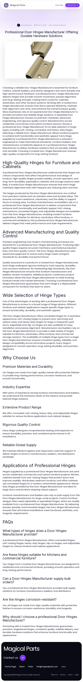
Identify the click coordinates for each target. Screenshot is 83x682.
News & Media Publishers (57, 25)
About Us (54, 675)
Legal (77, 675)
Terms (70, 675)
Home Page (10, 666)
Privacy (62, 675)
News (22, 666)
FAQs (30, 666)
